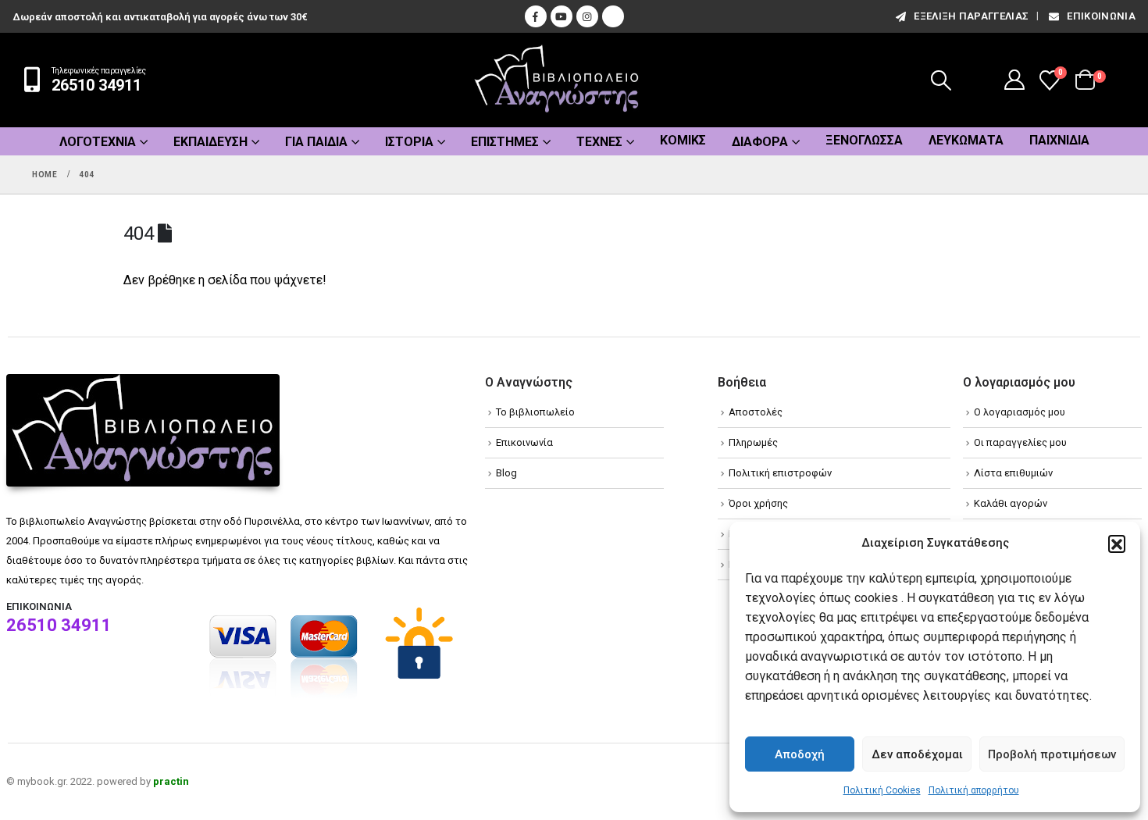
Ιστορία (409, 141)
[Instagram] (587, 16)
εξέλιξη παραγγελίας (971, 16)
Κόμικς (683, 140)
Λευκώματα (966, 140)
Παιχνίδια (1059, 140)
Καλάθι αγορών (1010, 503)
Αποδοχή (800, 754)
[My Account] (1015, 80)
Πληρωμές (753, 442)
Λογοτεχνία (97, 141)
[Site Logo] (557, 80)
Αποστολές (756, 412)
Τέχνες (599, 141)
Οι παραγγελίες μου (1020, 442)
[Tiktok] (613, 16)
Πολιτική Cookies (882, 790)
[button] (1117, 543)
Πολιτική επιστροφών (780, 473)
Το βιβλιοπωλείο (535, 412)
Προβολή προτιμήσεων (1052, 754)
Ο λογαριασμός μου (1019, 412)
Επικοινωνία (1101, 16)
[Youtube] (561, 16)
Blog (506, 473)
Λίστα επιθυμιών (1013, 473)
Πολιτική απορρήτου (974, 790)
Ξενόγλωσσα (864, 140)
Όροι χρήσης (758, 503)
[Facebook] (536, 16)
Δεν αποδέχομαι (917, 754)
